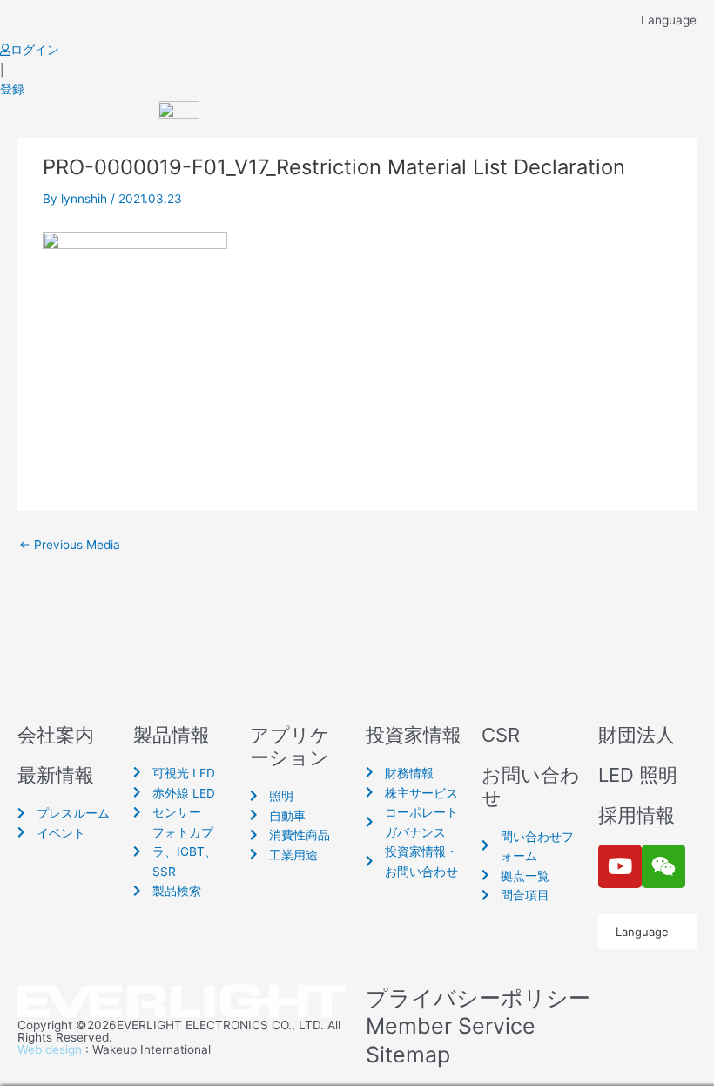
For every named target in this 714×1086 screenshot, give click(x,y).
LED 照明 (637, 775)
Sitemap (408, 1055)
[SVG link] (182, 1002)
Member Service (451, 1026)
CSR (501, 734)
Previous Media (69, 546)
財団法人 (636, 734)
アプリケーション (290, 746)
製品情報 (171, 734)
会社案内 (55, 734)
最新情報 (55, 775)
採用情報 (636, 815)
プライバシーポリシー (478, 998)
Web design (49, 1049)
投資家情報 (413, 734)
